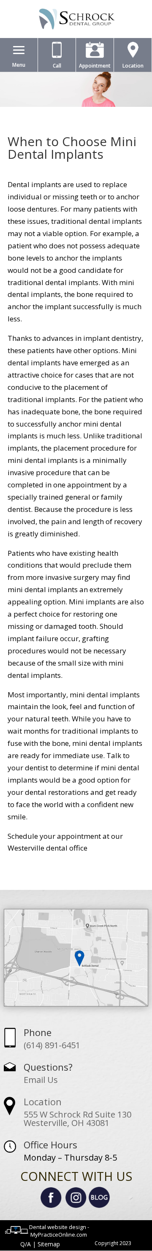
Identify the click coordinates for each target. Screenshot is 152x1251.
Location (43, 1101)
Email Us (41, 1079)
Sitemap (49, 1244)
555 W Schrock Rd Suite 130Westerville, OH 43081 (77, 1119)
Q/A (25, 1244)
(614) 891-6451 (52, 1045)
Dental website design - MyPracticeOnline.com (59, 1230)
